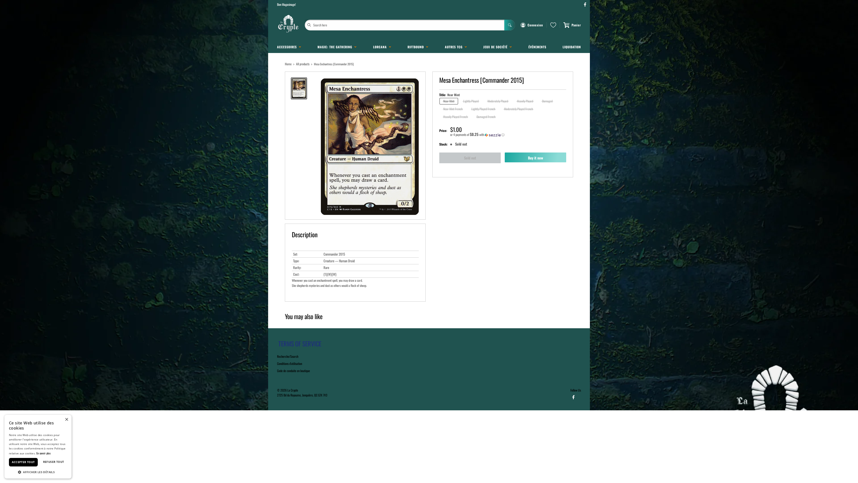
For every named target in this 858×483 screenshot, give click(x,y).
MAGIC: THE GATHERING (336, 46)
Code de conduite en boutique (293, 370)
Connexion (535, 25)
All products (302, 63)
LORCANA (381, 46)
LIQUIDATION (572, 46)
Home (288, 63)
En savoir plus (43, 453)
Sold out (470, 158)
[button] (508, 134)
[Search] (509, 25)
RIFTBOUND (417, 46)
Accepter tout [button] (23, 462)
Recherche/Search (287, 356)
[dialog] (38, 447)
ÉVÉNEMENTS (537, 46)
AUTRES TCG (455, 46)
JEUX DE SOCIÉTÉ (496, 46)
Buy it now (535, 158)
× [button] (66, 419)
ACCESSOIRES (288, 46)
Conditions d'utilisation (289, 363)
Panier (576, 25)
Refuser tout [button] (53, 462)
